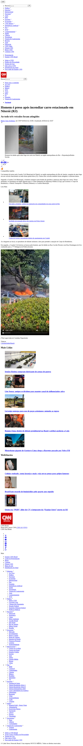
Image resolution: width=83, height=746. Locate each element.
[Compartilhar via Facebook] (1, 163)
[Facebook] (5, 538)
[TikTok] (5, 548)
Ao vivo (7, 84)
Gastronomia (13, 729)
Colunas (7, 562)
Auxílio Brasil (13, 621)
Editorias (10, 571)
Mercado (12, 632)
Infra (6, 17)
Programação (9, 55)
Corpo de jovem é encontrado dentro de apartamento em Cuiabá (29, 238)
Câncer (11, 712)
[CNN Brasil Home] (12, 77)
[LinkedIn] (5, 544)
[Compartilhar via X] (3, 163)
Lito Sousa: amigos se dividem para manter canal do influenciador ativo (35, 391)
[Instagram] (5, 542)
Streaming (12, 678)
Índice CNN (13, 600)
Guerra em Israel (14, 650)
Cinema (11, 672)
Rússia (11, 661)
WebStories (7, 455)
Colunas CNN (9, 51)
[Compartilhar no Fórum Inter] (2, 169)
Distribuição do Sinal (11, 67)
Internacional (9, 12)
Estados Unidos (14, 652)
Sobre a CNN (9, 60)
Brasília (11, 628)
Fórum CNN (9, 48)
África (11, 657)
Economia (8, 21)
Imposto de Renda (15, 639)
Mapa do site (9, 566)
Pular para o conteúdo (12, 83)
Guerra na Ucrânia (15, 648)
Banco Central (13, 635)
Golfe (11, 699)
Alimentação (13, 707)
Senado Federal (14, 606)
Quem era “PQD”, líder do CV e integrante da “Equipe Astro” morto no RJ (36, 510)
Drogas (11, 714)
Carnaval (12, 668)
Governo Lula (13, 602)
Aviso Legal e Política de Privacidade (17, 734)
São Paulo (12, 622)
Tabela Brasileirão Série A (17, 685)
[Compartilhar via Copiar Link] (8, 163)
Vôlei (10, 696)
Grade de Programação (12, 558)
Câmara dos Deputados (16, 604)
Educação (8, 44)
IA (6, 95)
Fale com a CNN (10, 66)
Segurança (12, 615)
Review (7, 41)
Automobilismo (14, 698)
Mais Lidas (6, 347)
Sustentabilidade (14, 644)
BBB (10, 667)
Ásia (10, 656)
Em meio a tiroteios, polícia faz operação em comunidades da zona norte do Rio (34, 204)
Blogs (7, 560)
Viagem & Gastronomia (12, 39)
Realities (11, 676)
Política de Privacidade (12, 62)
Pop (6, 27)
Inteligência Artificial (11, 25)
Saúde (7, 33)
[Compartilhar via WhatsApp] (6, 163)
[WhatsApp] (5, 550)
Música (11, 674)
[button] (41, 140)
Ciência (7, 35)
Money (7, 88)
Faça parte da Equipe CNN (13, 69)
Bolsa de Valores (14, 637)
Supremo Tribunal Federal (17, 608)
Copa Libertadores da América (18, 690)
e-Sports (11, 701)
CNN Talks (8, 46)
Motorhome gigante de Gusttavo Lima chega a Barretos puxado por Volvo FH (37, 450)
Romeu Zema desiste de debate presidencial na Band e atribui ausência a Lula (37, 431)
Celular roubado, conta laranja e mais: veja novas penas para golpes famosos (37, 473)
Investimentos (13, 634)
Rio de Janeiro (13, 624)
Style (6, 29)
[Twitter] (5, 536)
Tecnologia (8, 37)
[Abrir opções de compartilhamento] (4, 165)
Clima (11, 617)
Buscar (7, 6)
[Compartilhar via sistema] (1, 167)
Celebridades (13, 670)
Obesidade (12, 716)
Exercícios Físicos (14, 709)
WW (6, 90)
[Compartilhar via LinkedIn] (5, 163)
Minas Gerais (13, 626)
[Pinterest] (5, 546)
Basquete (12, 694)
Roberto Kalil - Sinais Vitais (18, 705)
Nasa (10, 720)
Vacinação (12, 711)
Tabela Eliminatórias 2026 (17, 689)
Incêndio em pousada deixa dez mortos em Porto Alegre (27, 221)
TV (10, 679)
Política (7, 8)
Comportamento (10, 31)
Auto (6, 42)
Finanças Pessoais (14, 641)
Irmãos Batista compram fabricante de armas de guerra (28, 372)
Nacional (8, 14)
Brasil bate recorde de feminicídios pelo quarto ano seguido (29, 492)
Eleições (7, 10)
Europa (11, 654)
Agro (6, 16)
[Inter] (6, 534)
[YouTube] (5, 540)
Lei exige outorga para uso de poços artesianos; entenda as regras (32, 411)
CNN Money (9, 23)
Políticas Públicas (14, 610)
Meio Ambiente (14, 619)
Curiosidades (13, 724)
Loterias (11, 643)
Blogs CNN (9, 50)
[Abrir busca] (29, 6)
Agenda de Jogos (14, 683)
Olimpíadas (12, 692)
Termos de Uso (10, 64)
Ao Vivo (11, 573)
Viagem (11, 727)
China (11, 663)
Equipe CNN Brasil (11, 57)
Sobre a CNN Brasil (11, 733)
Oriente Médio (13, 659)
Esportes (7, 19)
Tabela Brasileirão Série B (17, 687)
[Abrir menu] (3, 2)
